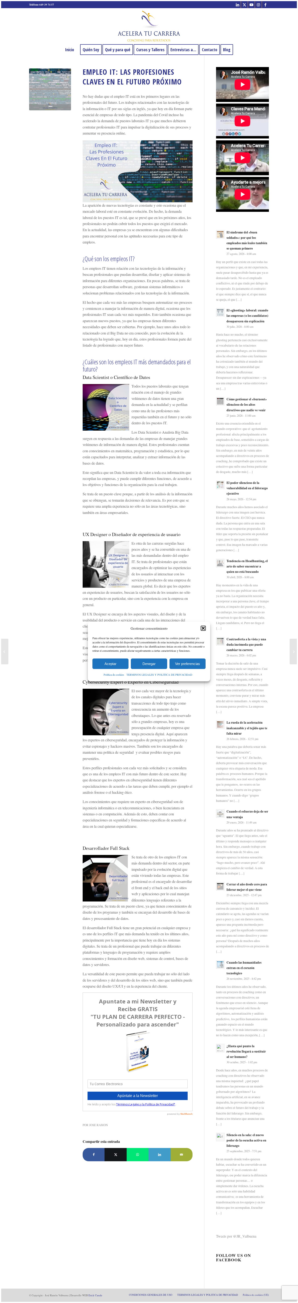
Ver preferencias (187, 664)
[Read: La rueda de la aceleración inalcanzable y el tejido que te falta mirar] (220, 724)
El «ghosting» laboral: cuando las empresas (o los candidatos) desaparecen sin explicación (247, 315)
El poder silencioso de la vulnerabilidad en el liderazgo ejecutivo (247, 488)
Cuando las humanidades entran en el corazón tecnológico (244, 968)
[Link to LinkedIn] (237, 4)
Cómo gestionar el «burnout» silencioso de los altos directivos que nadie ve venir (247, 404)
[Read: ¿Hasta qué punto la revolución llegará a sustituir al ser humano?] (220, 1048)
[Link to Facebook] (265, 4)
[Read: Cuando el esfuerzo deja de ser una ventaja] (220, 813)
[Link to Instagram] (258, 4)
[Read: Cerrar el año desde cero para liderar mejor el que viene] (220, 886)
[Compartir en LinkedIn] (159, 1154)
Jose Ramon (98, 1125)
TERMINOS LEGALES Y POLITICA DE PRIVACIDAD (159, 675)
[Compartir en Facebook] (94, 1154)
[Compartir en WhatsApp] (138, 1154)
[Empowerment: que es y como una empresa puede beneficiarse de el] (4, 651)
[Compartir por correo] (182, 1154)
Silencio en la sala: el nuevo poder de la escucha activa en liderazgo (246, 1140)
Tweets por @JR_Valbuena (236, 1236)
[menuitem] (69, 49)
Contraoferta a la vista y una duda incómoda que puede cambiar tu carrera (246, 644)
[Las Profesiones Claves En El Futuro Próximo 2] (50, 89)
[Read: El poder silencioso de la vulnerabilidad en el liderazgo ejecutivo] (220, 485)
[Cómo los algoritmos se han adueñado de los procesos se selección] (293, 651)
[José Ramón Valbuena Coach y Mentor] (149, 26)
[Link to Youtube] (251, 4)
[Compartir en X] (115, 1154)
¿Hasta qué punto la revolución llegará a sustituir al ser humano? (246, 1051)
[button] (203, 628)
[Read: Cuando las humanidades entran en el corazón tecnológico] (220, 964)
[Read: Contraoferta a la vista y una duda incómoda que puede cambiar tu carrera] (220, 641)
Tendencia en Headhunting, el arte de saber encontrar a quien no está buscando (247, 566)
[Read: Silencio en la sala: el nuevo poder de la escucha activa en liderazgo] (220, 1137)
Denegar (149, 664)
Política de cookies (114, 675)
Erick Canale (95, 1295)
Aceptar (110, 664)
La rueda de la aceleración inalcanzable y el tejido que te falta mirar (247, 728)
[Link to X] (244, 4)
